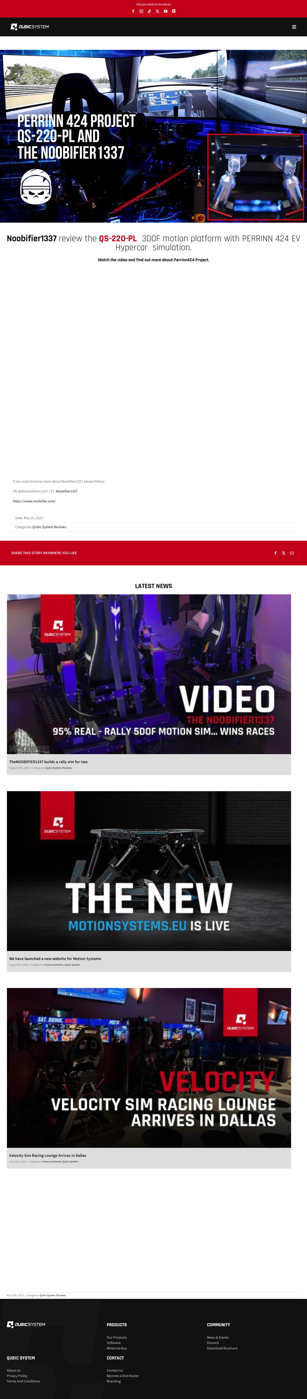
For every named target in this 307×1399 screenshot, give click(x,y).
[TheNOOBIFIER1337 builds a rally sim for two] (149, 674)
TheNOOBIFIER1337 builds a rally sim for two (48, 762)
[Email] (292, 553)
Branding (114, 1381)
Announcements (53, 965)
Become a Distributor (123, 1375)
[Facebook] (275, 553)
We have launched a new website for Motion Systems (55, 959)
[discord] (174, 11)
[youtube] (165, 11)
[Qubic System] (30, 25)
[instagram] (141, 11)
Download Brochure (222, 1348)
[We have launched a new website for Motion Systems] (149, 871)
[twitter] (157, 11)
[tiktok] (149, 11)
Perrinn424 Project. (191, 260)
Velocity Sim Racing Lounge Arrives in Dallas (47, 1155)
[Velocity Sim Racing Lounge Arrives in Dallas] (149, 1068)
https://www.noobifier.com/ (34, 501)
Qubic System (42, 527)
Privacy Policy (17, 1375)
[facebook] (133, 11)
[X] (284, 553)
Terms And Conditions (23, 1381)
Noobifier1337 (67, 491)
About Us (13, 1370)
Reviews (60, 527)
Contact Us (115, 1370)
